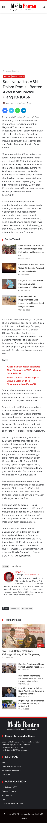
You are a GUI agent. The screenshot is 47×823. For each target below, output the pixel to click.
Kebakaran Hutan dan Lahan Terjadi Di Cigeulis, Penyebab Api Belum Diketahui (31, 268)
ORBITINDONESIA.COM (12, 803)
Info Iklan (6, 775)
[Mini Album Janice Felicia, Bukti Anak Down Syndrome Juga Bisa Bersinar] (9, 692)
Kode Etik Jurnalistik (11, 771)
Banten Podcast (9, 791)
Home (7, 71)
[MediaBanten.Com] (23, 6)
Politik (14, 76)
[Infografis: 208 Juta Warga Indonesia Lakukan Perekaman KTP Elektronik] (9, 284)
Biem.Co (5, 799)
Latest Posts (16, 566)
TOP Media (7, 795)
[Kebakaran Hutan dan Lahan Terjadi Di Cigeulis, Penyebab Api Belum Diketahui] (9, 268)
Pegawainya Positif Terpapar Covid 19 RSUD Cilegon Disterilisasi (31, 703)
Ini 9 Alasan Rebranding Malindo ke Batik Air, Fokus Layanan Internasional (30, 678)
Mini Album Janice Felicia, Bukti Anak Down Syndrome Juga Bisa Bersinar (31, 691)
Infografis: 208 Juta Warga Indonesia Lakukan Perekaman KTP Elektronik (30, 284)
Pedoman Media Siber (11, 766)
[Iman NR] (9, 582)
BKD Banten (15, 608)
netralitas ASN (27, 608)
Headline (15, 71)
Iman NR (9, 103)
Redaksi (5, 762)
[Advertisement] (23, 38)
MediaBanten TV (9, 787)
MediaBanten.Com (31, 575)
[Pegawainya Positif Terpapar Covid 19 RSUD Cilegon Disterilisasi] (9, 704)
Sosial (21, 76)
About (5, 566)
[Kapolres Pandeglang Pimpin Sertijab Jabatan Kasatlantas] (9, 668)
